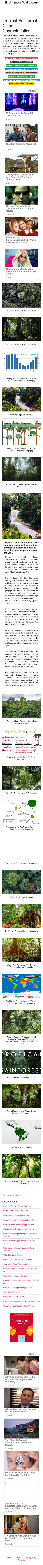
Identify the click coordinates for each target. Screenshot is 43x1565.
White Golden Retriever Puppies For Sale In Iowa (21, 1301)
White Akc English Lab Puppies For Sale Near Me (20, 1269)
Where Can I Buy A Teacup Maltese (16, 1264)
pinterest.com (15, 1195)
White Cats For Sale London (13, 1296)
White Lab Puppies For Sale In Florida (17, 1259)
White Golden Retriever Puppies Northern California (18, 1249)
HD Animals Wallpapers (21, 2)
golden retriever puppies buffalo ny (21, 76)
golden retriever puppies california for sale (21, 58)
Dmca (9, 1557)
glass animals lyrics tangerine (21, 62)
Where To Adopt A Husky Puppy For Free (18, 1224)
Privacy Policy (31, 1557)
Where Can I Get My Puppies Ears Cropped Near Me (21, 1281)
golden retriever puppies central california (21, 73)
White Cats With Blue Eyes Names (16, 1215)
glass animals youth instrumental (21, 83)
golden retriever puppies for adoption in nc (22, 69)
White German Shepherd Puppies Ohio (17, 1287)
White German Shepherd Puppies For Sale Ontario (19, 1242)
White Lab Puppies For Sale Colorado (17, 1206)
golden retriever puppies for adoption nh (21, 65)
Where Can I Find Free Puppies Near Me (18, 1220)
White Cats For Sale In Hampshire (16, 1276)
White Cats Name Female (12, 1255)
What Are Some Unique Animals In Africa (18, 1229)
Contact (19, 1557)
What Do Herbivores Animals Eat (15, 1210)
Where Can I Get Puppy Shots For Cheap (18, 1306)
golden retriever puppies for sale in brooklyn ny (21, 80)
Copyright (21, 1560)
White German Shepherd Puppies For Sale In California (20, 1234)
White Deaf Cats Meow (11, 1292)
